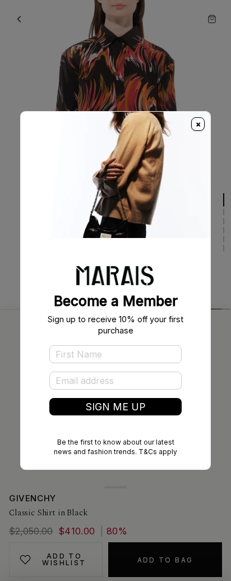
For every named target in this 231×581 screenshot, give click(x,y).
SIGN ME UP (116, 407)
